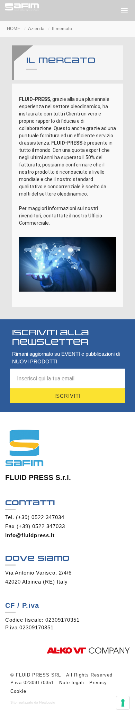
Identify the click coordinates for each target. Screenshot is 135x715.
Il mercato (62, 28)
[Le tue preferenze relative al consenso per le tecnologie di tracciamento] (122, 702)
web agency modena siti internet (32, 702)
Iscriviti (67, 396)
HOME (13, 28)
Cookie (18, 691)
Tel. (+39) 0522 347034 (34, 517)
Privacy (98, 682)
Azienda (36, 28)
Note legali (71, 682)
